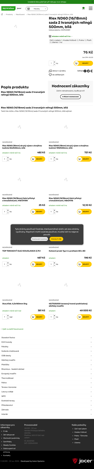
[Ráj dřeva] (2, 14)
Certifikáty (7, 442)
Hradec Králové (80, 432)
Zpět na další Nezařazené (12, 329)
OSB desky (6, 355)
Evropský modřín (8, 374)
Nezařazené (20, 14)
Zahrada (5, 410)
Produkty (9, 14)
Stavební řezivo (8, 337)
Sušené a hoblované (10, 351)
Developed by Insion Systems (32, 461)
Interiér (4, 414)
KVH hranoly (6, 342)
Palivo (4, 383)
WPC (3, 396)
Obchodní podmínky (11, 438)
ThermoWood (7, 378)
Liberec (77, 443)
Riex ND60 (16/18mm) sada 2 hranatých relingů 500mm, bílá (50, 14)
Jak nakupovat (9, 435)
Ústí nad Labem (80, 429)
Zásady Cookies (9, 445)
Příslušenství (7, 405)
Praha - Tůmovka (80, 436)
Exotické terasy (8, 401)
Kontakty (6, 455)
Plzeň (76, 439)
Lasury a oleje (7, 392)
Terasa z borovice (8, 387)
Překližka (5, 365)
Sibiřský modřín (8, 360)
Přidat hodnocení (71, 97)
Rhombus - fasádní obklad (12, 369)
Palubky (4, 346)
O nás (5, 431)
